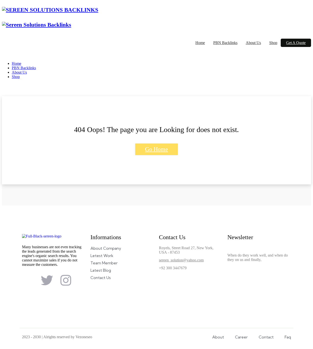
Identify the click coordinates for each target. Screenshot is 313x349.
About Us (253, 43)
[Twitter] (47, 280)
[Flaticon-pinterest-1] (28, 293)
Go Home (156, 149)
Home (200, 43)
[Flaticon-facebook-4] (28, 280)
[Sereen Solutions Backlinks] (50, 10)
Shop (273, 43)
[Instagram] (66, 280)
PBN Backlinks (225, 43)
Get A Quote (296, 43)
